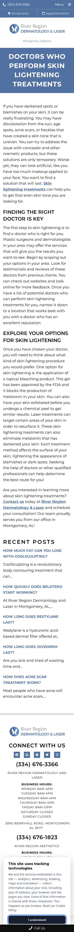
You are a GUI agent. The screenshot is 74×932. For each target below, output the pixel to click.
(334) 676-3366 (19, 4)
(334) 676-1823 (37, 837)
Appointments (57, 13)
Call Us (39, 928)
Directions (20, 13)
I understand (37, 919)
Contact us (13, 501)
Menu (59, 4)
